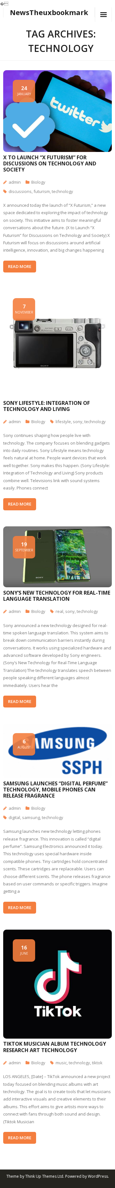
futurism (42, 191)
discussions (20, 191)
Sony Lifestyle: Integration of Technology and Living (46, 406)
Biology (38, 182)
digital (14, 817)
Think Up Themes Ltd (44, 1176)
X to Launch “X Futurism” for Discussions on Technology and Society (49, 163)
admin (15, 182)
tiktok (97, 1063)
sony (77, 421)
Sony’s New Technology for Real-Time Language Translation (56, 595)
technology (62, 191)
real (59, 611)
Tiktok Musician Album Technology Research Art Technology (54, 1046)
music (61, 1063)
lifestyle (63, 421)
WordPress (98, 1176)
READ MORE (19, 266)
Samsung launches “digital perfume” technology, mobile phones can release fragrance (55, 789)
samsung (31, 817)
